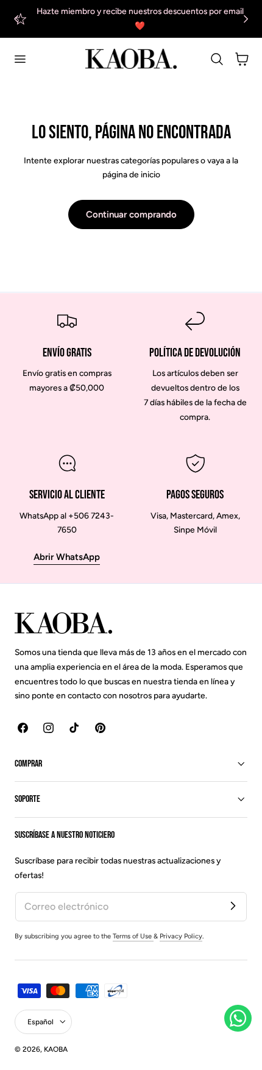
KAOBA (56, 1049)
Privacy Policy (181, 936)
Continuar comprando (131, 214)
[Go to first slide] (246, 18)
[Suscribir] (232, 906)
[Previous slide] (16, 18)
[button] (19, 59)
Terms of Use (133, 936)
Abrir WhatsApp (67, 556)
